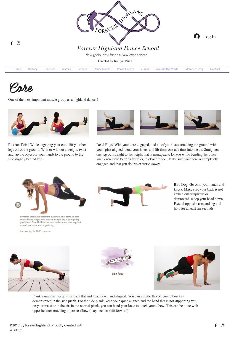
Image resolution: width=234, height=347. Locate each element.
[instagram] (18, 43)
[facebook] (11, 43)
